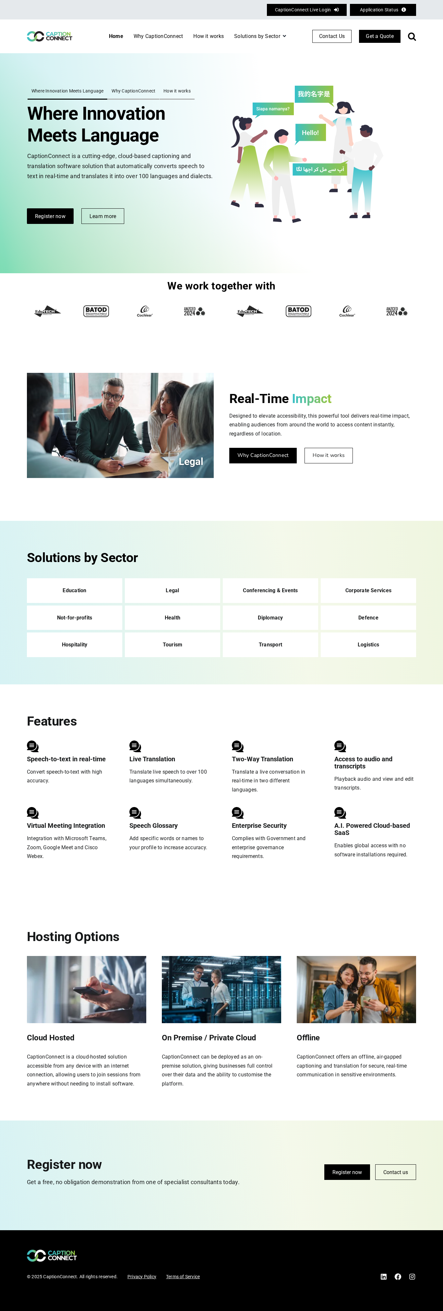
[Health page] (172, 618)
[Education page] (74, 590)
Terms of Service (183, 1276)
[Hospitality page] (74, 645)
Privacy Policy (141, 1276)
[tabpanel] (120, 144)
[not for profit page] (74, 618)
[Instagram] (412, 1275)
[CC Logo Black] (49, 34)
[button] (412, 36)
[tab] (68, 93)
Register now (347, 1172)
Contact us (395, 1172)
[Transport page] (270, 645)
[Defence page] (368, 618)
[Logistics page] (368, 645)
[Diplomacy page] (270, 618)
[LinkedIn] (384, 1275)
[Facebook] (398, 1275)
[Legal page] (172, 590)
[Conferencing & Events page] (270, 590)
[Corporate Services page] (368, 590)
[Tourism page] (172, 645)
